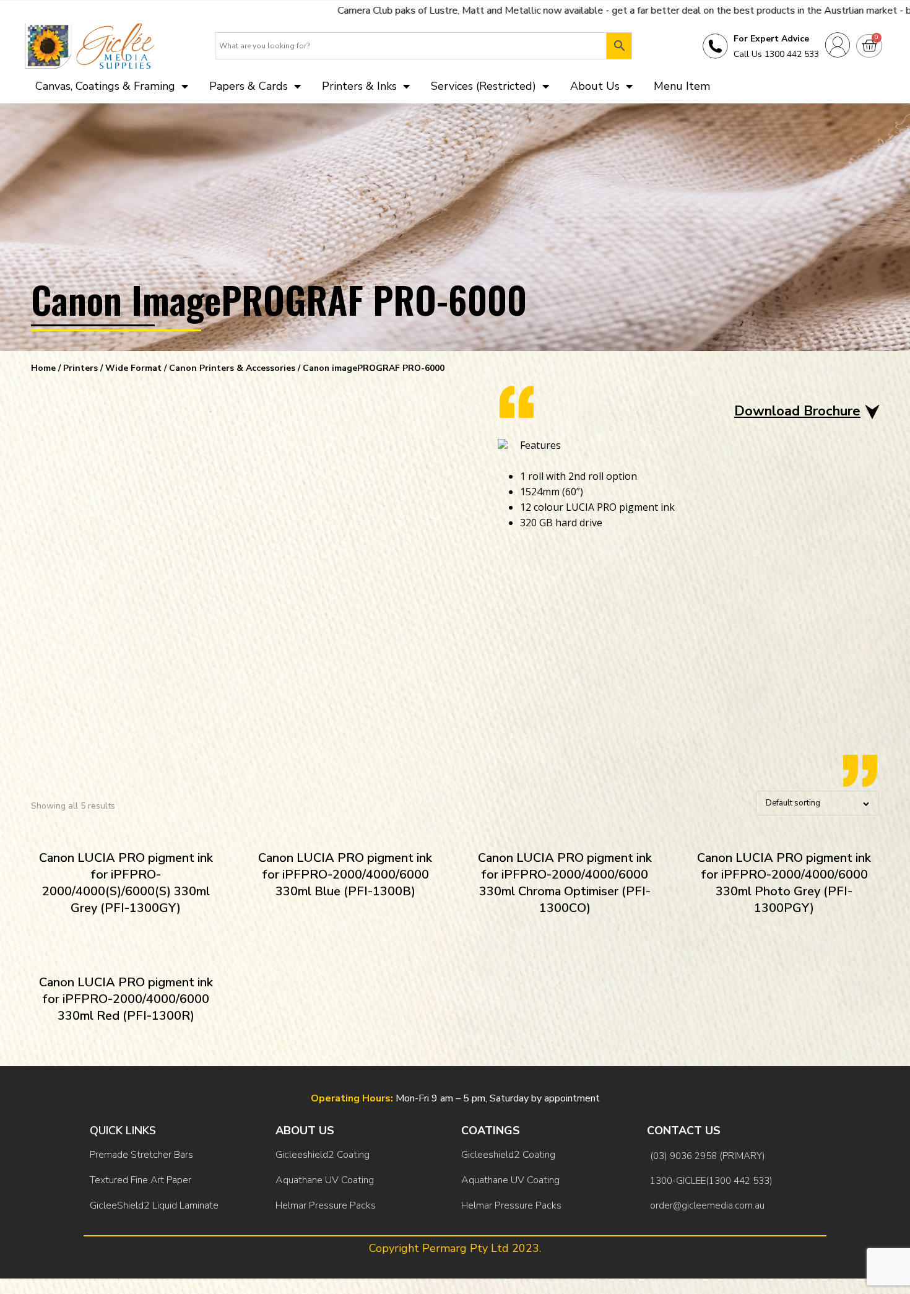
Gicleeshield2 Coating (322, 1155)
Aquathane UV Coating (324, 1180)
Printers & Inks (359, 86)
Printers (80, 368)
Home (43, 368)
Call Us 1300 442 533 (776, 54)
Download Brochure (797, 411)
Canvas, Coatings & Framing (105, 86)
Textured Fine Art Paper (140, 1180)
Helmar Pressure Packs (325, 1205)
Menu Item (682, 86)
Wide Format (133, 368)
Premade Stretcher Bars (141, 1155)
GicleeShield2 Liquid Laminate (154, 1205)
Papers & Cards (248, 86)
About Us (595, 86)
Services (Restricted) (483, 86)
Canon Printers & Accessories (232, 368)
